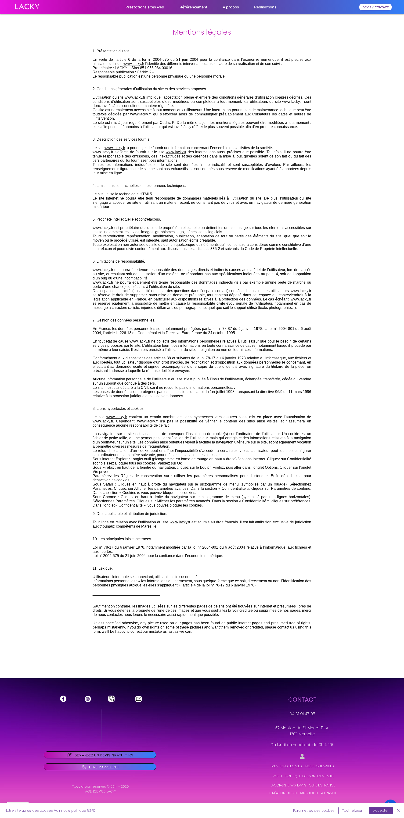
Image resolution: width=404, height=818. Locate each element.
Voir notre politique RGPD (75, 810)
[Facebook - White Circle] (63, 699)
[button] (193, 7)
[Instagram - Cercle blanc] (88, 699)
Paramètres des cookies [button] (314, 810)
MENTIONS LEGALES (286, 766)
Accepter (381, 810)
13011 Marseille (302, 734)
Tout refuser (352, 810)
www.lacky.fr (133, 64)
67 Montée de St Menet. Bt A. (302, 728)
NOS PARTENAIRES (319, 766)
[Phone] (111, 699)
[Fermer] (398, 810)
